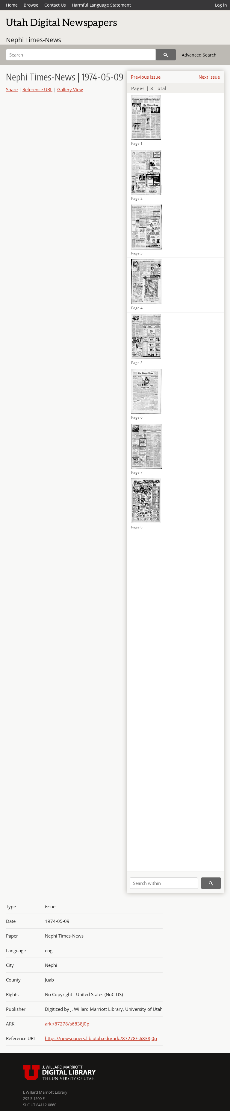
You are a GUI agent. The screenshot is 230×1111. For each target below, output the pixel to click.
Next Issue (209, 77)
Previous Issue (146, 77)
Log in (221, 5)
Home (12, 5)
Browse (31, 5)
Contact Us (55, 5)
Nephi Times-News (33, 40)
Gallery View (70, 89)
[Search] (166, 54)
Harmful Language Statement (101, 5)
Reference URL (37, 89)
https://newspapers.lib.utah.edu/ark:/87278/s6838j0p (101, 1038)
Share (12, 89)
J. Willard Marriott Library (45, 1092)
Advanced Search (199, 55)
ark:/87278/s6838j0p (67, 1024)
